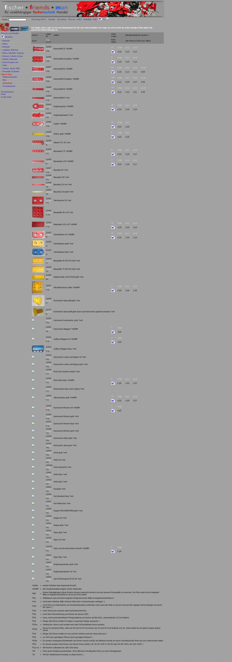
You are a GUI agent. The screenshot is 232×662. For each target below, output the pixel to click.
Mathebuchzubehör (10, 77)
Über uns (71, 19)
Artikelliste (87, 19)
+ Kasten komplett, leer (9, 62)
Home (3, 94)
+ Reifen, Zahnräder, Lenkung (12, 53)
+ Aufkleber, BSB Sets (9, 50)
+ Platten (4, 44)
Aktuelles (51, 19)
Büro (4, 80)
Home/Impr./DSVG (39, 19)
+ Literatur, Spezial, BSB (10, 69)
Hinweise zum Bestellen (10, 33)
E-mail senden (6, 97)
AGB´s (79, 19)
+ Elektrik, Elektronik (9, 59)
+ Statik (4, 65)
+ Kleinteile (5, 47)
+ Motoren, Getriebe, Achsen (12, 56)
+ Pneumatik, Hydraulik (10, 72)
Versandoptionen (9, 86)
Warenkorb (8, 37)
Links (95, 19)
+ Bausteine (5, 41)
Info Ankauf (61, 19)
